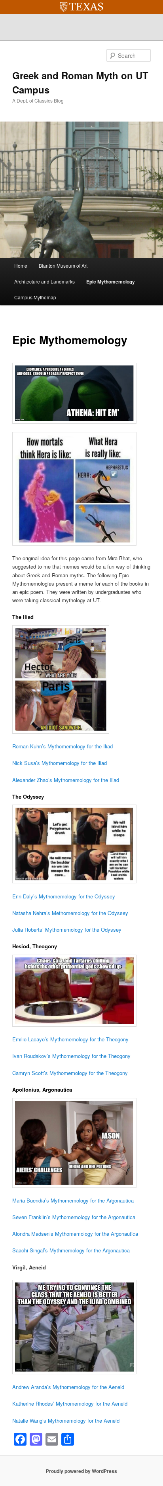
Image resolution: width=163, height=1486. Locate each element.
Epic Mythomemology (110, 281)
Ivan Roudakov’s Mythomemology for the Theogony (71, 1056)
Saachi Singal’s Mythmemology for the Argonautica (71, 1250)
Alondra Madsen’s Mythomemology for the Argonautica (75, 1233)
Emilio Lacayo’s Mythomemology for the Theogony (70, 1039)
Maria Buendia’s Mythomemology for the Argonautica (73, 1200)
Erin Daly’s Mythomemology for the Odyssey (63, 896)
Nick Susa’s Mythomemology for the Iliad (59, 763)
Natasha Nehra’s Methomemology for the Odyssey (70, 913)
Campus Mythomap (35, 297)
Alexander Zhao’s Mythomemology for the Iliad (65, 780)
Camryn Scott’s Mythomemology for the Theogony (70, 1073)
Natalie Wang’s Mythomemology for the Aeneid (65, 1420)
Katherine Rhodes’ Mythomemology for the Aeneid (69, 1403)
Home (20, 265)
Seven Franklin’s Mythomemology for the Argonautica (73, 1217)
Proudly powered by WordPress (81, 1471)
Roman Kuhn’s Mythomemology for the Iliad (62, 746)
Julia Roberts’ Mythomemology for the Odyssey (66, 929)
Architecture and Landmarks (44, 281)
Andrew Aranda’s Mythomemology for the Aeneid (68, 1387)
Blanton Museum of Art (63, 265)
